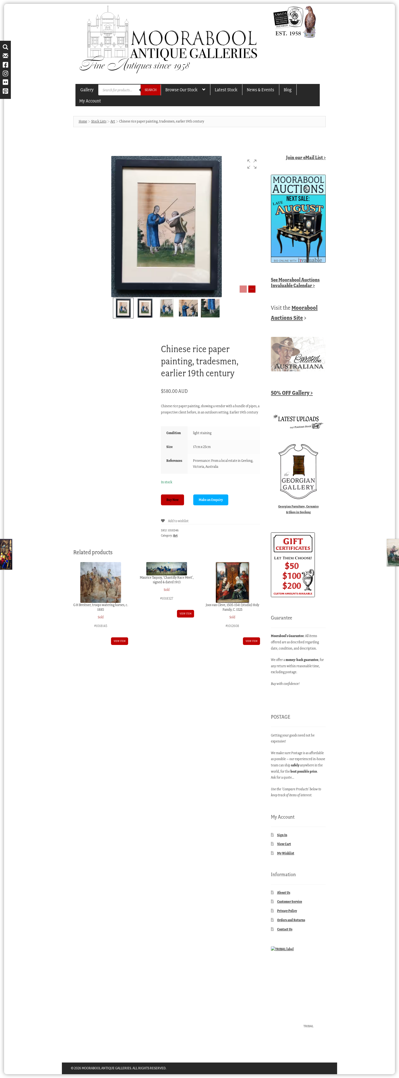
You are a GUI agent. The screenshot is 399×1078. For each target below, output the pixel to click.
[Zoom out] (243, 289)
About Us (283, 893)
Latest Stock (226, 89)
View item (119, 641)
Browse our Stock (181, 89)
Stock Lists (98, 121)
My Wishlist (285, 853)
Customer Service (289, 902)
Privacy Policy (287, 911)
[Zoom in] (252, 289)
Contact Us (284, 929)
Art (112, 121)
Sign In (282, 835)
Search (151, 90)
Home (83, 121)
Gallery (87, 89)
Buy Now (172, 500)
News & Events (260, 89)
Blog (288, 89)
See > (295, 283)
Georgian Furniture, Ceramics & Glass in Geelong (298, 509)
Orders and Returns (291, 920)
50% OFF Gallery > (292, 392)
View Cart (284, 844)
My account (90, 101)
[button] (252, 164)
